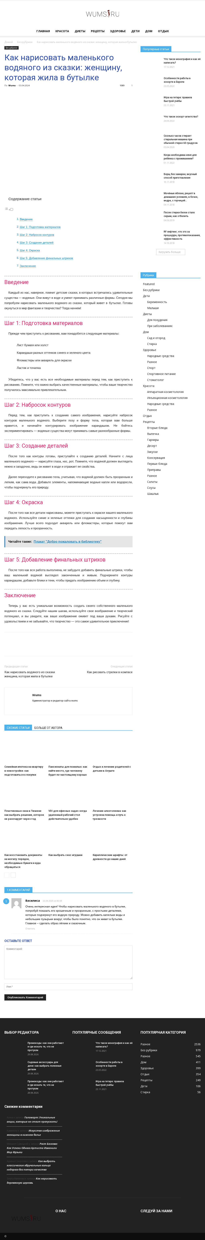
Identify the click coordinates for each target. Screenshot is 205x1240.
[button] (196, 31)
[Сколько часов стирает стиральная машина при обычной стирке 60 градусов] (151, 141)
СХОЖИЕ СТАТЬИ (18, 727)
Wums (12, 85)
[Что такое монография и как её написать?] (151, 64)
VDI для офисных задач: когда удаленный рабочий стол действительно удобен (67, 814)
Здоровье (118, 31)
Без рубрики (24, 42)
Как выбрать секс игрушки (65, 854)
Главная (43, 31)
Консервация (156, 458)
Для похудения (157, 320)
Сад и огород (156, 338)
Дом (148, 31)
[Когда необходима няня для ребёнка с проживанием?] (151, 160)
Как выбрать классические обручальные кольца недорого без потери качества (31, 1165)
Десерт (152, 446)
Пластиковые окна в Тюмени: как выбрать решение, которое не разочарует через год (24, 814)
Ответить (30, 928)
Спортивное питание (161, 374)
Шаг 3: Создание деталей (36, 242)
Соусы (151, 488)
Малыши (153, 308)
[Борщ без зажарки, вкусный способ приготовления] (151, 178)
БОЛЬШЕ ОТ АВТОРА (48, 727)
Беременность (157, 302)
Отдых (163, 31)
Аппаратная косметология (165, 392)
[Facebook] (35, 707)
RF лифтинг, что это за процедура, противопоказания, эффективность (182, 235)
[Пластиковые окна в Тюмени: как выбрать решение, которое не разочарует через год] (24, 794)
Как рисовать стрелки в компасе (110, 672)
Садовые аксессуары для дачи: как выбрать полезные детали (44, 1066)
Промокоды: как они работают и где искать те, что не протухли (46, 1047)
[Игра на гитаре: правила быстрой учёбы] (151, 103)
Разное (152, 362)
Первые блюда (157, 464)
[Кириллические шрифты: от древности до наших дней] (113, 838)
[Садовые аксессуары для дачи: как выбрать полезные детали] (14, 1067)
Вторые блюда (157, 428)
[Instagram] (42, 707)
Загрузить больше (169, 252)
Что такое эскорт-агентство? (181, 116)
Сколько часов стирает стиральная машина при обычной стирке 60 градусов (181, 139)
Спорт (151, 368)
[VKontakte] (50, 707)
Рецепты (98, 31)
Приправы (154, 470)
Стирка (152, 344)
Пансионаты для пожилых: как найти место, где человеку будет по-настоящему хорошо (67, 770)
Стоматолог (155, 380)
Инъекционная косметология (167, 398)
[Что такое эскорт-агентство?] (151, 122)
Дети (135, 31)
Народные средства (160, 356)
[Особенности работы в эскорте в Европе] (151, 83)
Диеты (80, 31)
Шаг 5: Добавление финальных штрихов (46, 258)
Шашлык (153, 494)
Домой (8, 42)
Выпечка (153, 434)
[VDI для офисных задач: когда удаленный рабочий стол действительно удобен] (68, 794)
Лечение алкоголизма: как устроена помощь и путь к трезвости (109, 814)
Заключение (28, 265)
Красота (62, 31)
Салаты (152, 482)
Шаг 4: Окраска (30, 250)
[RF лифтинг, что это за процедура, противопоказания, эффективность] (151, 235)
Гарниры (153, 440)
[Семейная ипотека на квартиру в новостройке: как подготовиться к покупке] (24, 749)
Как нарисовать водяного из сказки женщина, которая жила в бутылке (29, 674)
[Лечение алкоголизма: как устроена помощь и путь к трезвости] (113, 794)
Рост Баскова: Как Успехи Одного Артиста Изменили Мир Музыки (32, 1148)
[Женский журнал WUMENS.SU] (102, 14)
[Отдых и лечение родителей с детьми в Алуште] (113, 749)
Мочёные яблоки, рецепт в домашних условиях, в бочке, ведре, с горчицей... (181, 197)
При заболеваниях (159, 326)
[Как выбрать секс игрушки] (68, 838)
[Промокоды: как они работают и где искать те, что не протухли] (14, 1048)
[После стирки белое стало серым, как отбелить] (151, 217)
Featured (149, 284)
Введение (26, 219)
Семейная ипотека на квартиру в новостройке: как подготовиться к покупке (23, 770)
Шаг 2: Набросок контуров (37, 234)
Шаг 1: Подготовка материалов (40, 227)
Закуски (152, 452)
